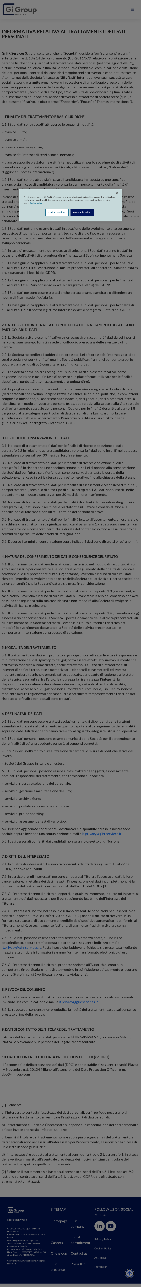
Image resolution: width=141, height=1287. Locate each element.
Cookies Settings (57, 212)
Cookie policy (36, 203)
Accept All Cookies (82, 212)
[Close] (117, 193)
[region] (70, 205)
